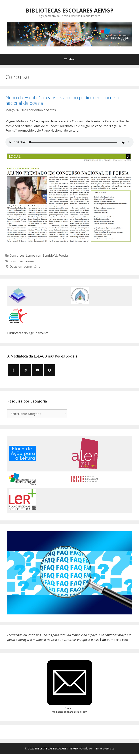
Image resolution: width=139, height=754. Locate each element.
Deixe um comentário (25, 266)
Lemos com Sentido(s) (41, 255)
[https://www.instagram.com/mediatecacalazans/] (25, 370)
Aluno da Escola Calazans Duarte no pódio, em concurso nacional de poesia (62, 100)
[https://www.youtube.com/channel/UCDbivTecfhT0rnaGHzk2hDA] (37, 370)
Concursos (17, 255)
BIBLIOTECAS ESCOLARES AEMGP (69, 10)
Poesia (63, 255)
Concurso (16, 261)
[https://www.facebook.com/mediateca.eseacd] (13, 370)
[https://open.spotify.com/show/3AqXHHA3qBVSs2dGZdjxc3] (49, 370)
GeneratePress (104, 748)
